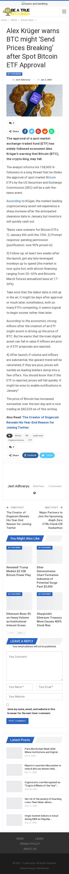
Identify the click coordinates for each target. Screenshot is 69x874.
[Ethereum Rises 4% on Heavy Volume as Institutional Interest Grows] (19, 601)
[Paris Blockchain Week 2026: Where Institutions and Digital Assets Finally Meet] (14, 753)
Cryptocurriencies (16, 440)
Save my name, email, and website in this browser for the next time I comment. (31, 711)
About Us (30, 848)
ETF (30, 440)
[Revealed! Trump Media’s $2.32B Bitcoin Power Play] (19, 555)
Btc (27, 436)
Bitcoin (51, 177)
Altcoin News (14, 594)
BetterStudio (43, 868)
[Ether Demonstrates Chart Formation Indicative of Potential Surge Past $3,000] (50, 555)
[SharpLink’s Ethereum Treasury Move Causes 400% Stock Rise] (50, 601)
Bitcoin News (14, 74)
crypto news (38, 436)
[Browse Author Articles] (34, 473)
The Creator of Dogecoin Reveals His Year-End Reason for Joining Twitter (32, 422)
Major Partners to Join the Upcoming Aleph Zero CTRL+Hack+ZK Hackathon (50, 520)
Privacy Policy (30, 843)
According (13, 201)
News (20, 838)
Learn (39, 838)
